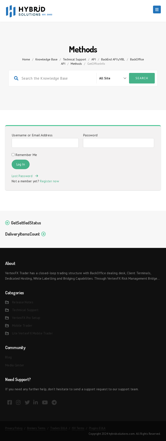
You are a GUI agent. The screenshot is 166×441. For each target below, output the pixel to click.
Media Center (14, 365)
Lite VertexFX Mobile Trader (32, 333)
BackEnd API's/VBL (113, 59)
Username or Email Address (32, 135)
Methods (76, 64)
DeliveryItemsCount (22, 234)
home (26, 59)
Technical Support (74, 59)
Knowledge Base (46, 59)
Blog (8, 357)
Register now (49, 181)
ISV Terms (78, 428)
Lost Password (23, 176)
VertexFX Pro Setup (26, 318)
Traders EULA (58, 428)
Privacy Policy (13, 428)
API (93, 59)
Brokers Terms (36, 428)
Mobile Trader (22, 325)
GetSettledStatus (26, 222)
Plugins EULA (97, 428)
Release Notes (22, 302)
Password (90, 135)
